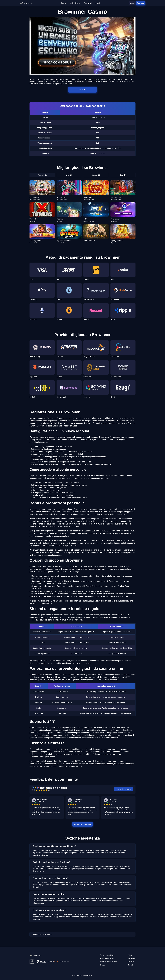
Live (67, 175)
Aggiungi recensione (124, 789)
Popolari (41, 175)
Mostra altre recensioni (82, 824)
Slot (121, 175)
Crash (94, 175)
